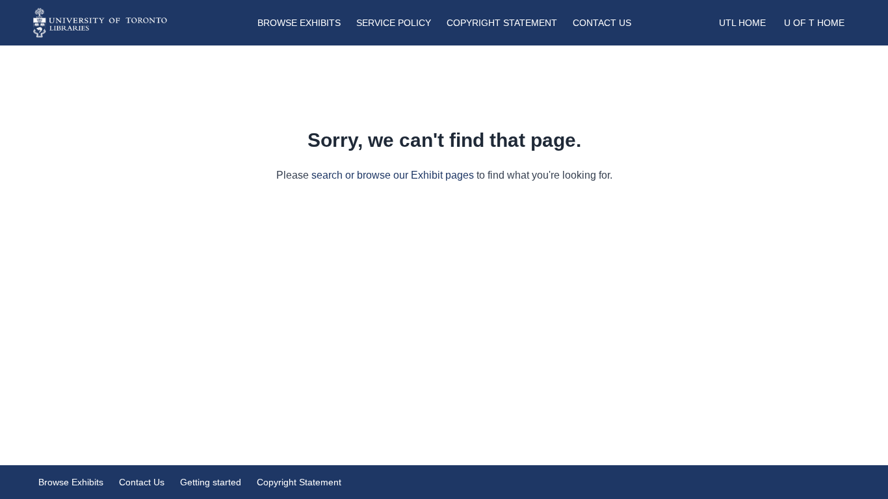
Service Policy (393, 23)
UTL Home (742, 23)
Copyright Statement (502, 23)
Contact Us (602, 23)
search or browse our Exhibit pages (392, 175)
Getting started (210, 482)
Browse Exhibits (299, 23)
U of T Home (814, 23)
